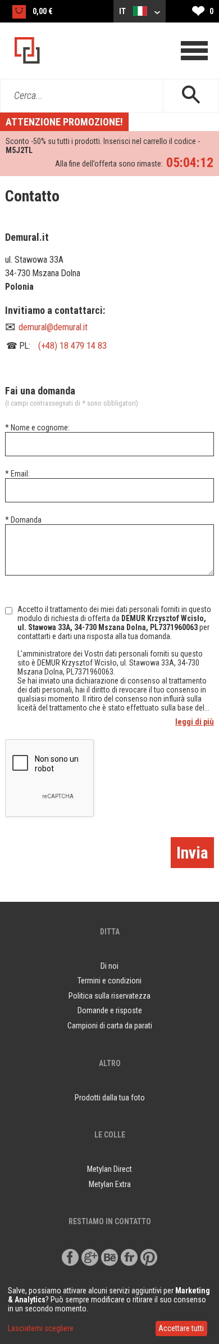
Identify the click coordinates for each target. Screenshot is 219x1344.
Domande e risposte (109, 1010)
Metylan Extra (110, 1184)
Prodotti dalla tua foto (110, 1097)
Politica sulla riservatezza (109, 995)
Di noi (109, 965)
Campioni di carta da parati (109, 1025)
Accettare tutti (181, 1328)
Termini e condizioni (109, 980)
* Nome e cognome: (37, 427)
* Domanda (23, 519)
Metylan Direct (109, 1169)
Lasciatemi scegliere (41, 1328)
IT (123, 11)
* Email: (17, 473)
